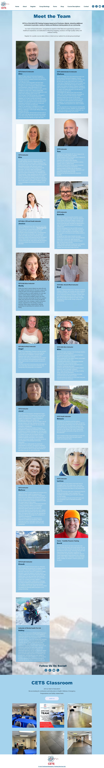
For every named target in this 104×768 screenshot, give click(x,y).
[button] (25, 7)
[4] (99, 6)
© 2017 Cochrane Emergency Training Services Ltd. (52, 766)
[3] (57, 670)
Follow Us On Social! (53, 666)
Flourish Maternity (41, 227)
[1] (93, 6)
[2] (96, 6)
